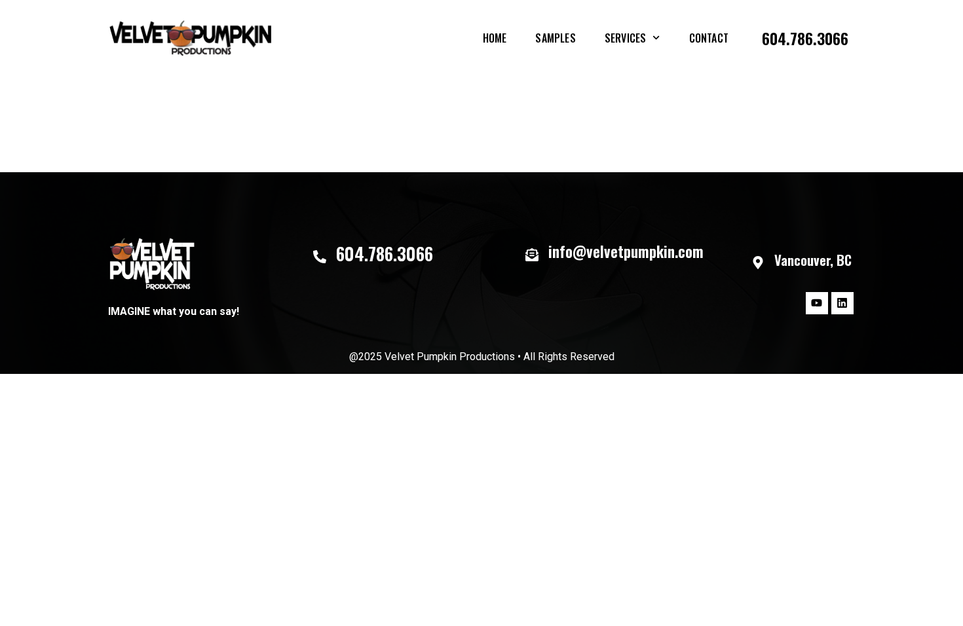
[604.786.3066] (319, 256)
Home (495, 38)
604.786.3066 (805, 38)
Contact (708, 38)
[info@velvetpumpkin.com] (531, 254)
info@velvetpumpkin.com (626, 251)
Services (626, 38)
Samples (555, 38)
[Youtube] (817, 303)
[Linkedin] (842, 303)
